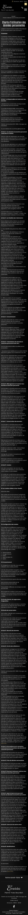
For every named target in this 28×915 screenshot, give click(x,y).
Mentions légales (13, 910)
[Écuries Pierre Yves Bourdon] (14, 8)
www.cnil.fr (3, 743)
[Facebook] (25, 4)
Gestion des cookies (17, 913)
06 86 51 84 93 (14, 900)
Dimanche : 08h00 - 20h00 (14, 903)
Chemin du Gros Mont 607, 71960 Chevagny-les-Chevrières (14, 897)
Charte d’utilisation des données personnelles (13, 912)
